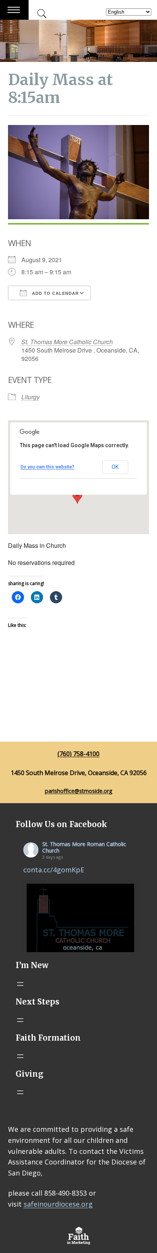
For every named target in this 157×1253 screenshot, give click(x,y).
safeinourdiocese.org (58, 1204)
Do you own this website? (47, 467)
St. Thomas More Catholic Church (67, 341)
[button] (77, 496)
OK (115, 467)
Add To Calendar (54, 293)
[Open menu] (20, 984)
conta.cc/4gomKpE (53, 869)
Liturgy (30, 396)
